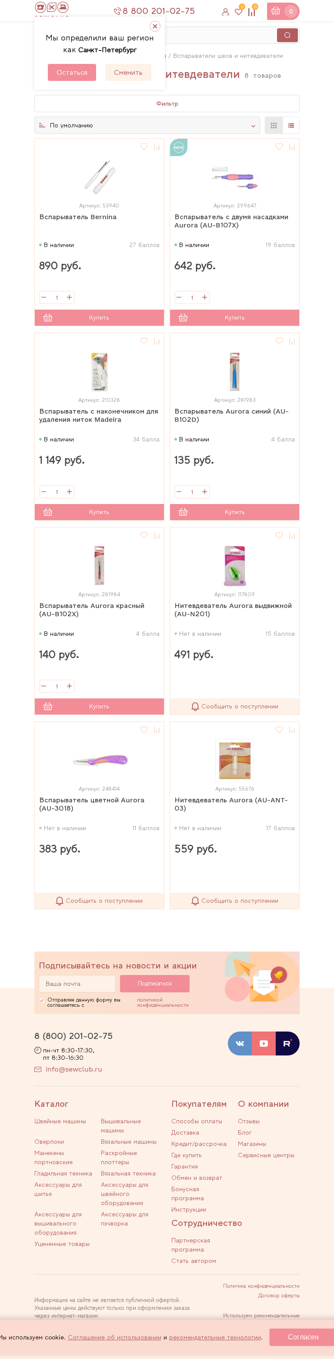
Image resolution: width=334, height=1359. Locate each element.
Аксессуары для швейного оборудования (124, 1193)
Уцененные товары (62, 1243)
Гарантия (184, 1166)
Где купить (186, 1155)
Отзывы (249, 1121)
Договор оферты (279, 1295)
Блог (245, 1132)
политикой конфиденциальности (163, 1002)
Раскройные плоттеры (119, 1157)
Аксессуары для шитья (58, 1189)
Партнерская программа (190, 1245)
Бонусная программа (187, 1193)
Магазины (252, 1143)
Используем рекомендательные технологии (261, 1318)
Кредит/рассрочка (199, 1143)
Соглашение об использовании (114, 1337)
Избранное (242, 8)
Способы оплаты (196, 1121)
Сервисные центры (266, 1155)
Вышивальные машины (121, 1126)
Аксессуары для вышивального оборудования (58, 1223)
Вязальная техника (128, 1173)
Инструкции (188, 1209)
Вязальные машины (129, 1141)
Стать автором (193, 1260)
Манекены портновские (53, 1157)
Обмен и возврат (196, 1177)
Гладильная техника (63, 1173)
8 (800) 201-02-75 (73, 1036)
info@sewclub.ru (74, 1069)
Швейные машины (60, 1121)
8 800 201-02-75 (159, 11)
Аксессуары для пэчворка (124, 1219)
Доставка (185, 1132)
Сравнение (255, 8)
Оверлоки (49, 1141)
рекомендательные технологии (215, 1337)
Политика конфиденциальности (261, 1286)
